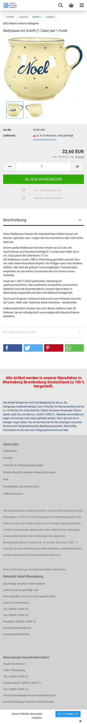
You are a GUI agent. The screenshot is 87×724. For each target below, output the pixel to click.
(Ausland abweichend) (44, 139)
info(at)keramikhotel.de (17, 627)
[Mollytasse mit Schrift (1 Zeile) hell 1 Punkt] (43, 68)
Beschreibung (14, 220)
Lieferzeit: (9, 135)
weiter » (36, 16)
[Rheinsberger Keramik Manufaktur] (8, 5)
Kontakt (7, 458)
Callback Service (13, 493)
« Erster (9, 16)
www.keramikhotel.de (16, 634)
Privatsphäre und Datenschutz (21, 486)
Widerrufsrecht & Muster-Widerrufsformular (29, 472)
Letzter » (50, 16)
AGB (5, 479)
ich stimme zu (68, 714)
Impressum (10, 450)
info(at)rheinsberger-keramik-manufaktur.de (29, 695)
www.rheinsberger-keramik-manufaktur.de (28, 701)
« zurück (23, 16)
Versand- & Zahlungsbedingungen (23, 465)
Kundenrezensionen (20, 332)
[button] (12, 348)
